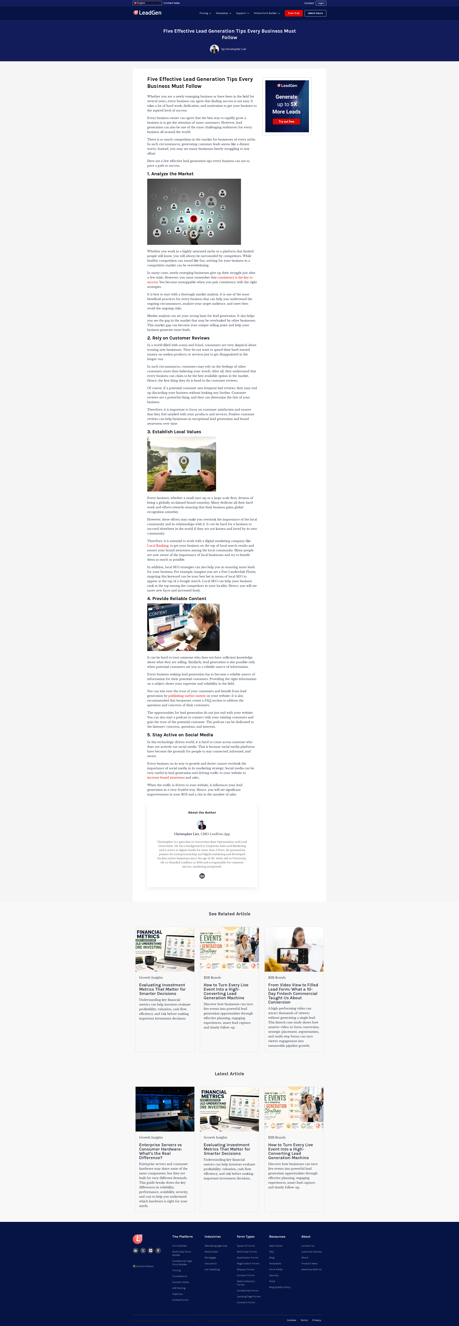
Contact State (180, 1282)
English (141, 3)
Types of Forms (246, 1245)
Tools (272, 1281)
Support (241, 13)
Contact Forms (246, 1275)
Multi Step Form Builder (181, 1253)
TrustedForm (179, 1276)
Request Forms (246, 1269)
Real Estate (211, 1251)
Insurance (211, 1263)
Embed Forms (180, 1299)
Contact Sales (172, 2)
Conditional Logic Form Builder (182, 1263)
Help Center (276, 1245)
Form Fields (276, 1269)
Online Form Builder (265, 13)
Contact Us (308, 1245)
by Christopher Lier (233, 49)
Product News (309, 1263)
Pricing (204, 13)
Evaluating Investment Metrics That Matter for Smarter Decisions (162, 989)
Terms (304, 1320)
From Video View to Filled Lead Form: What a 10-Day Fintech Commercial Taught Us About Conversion (293, 993)
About (304, 1257)
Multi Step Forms (247, 1251)
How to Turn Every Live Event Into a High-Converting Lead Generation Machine (226, 991)
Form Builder (179, 1245)
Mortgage (210, 1257)
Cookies (291, 1320)
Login (321, 3)
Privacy (316, 1320)
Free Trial (293, 13)
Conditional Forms (248, 1290)
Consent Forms (246, 1302)
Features (177, 1294)
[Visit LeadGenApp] (147, 13)
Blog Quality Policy (280, 1287)
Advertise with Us (311, 1269)
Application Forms (248, 1257)
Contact (309, 3)
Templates (222, 13)
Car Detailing (212, 1269)
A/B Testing (178, 1288)
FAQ (271, 1251)
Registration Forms (248, 1263)
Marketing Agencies (216, 1245)
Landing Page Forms (249, 1296)
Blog (271, 1257)
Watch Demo (315, 13)
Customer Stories (311, 1251)
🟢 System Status (143, 1266)
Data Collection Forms (246, 1283)
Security (274, 1275)
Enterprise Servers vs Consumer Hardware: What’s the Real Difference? (160, 1151)
